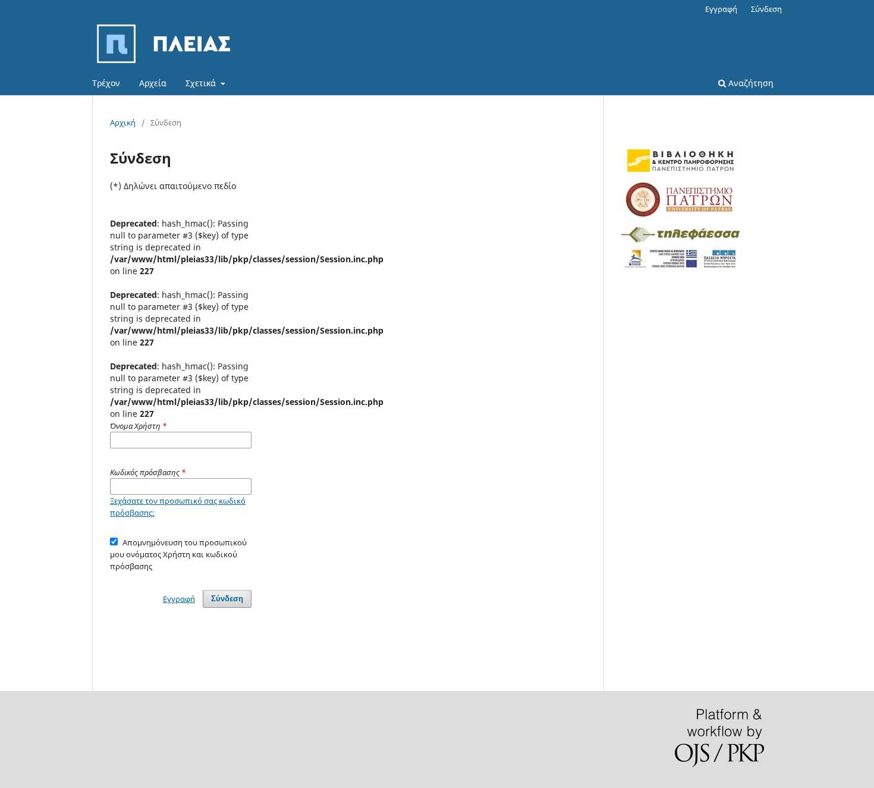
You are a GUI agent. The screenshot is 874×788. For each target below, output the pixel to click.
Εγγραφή (721, 9)
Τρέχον (106, 83)
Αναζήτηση (750, 83)
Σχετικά (202, 83)
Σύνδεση (766, 9)
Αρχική (123, 122)
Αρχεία (152, 83)
